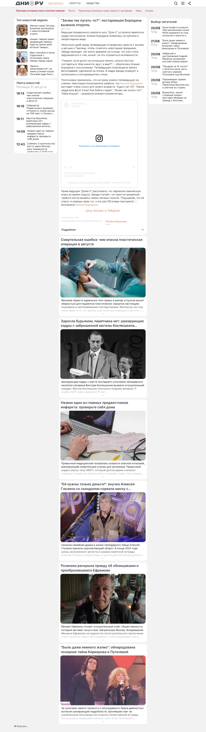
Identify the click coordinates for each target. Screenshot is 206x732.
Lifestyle (75, 3)
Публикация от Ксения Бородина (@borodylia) (89, 183)
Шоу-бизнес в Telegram (103, 210)
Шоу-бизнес (56, 3)
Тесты (71, 10)
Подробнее (68, 229)
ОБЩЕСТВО (92, 3)
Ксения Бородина (131, 83)
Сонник (149, 10)
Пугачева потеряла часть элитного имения (40, 10)
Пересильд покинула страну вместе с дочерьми (105, 10)
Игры (139, 10)
